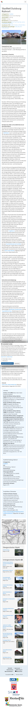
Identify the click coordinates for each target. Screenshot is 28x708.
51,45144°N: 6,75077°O (7, 23)
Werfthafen (6, 133)
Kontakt (10, 668)
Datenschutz (10, 670)
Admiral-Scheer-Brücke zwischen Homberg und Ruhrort (8, 564)
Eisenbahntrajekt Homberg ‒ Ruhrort (7, 578)
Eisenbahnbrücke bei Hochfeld (13, 244)
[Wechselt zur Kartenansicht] (14, 531)
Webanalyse (5, 360)
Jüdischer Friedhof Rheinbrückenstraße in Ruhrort (8, 626)
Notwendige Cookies (7, 359)
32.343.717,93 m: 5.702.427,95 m (17, 25)
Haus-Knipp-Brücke (9, 250)
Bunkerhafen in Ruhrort (8, 570)
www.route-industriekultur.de (9, 384)
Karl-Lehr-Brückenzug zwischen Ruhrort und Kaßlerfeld (7, 635)
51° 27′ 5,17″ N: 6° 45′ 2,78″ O (18, 22)
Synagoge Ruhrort (7, 640)
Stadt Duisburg (6, 550)
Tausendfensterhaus (7, 311)
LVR (12, 674)
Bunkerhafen (18, 309)
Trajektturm (12, 231)
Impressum (17, 668)
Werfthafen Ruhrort (7, 657)
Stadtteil (11, 14)
